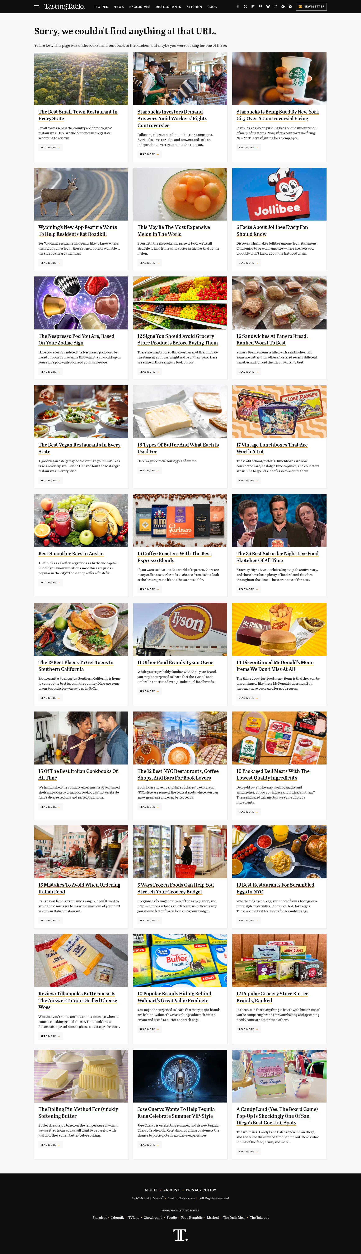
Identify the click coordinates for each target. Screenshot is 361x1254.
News (119, 6)
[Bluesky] (268, 7)
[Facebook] (238, 7)
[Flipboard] (253, 7)
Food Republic (192, 1217)
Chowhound (153, 1217)
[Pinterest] (260, 7)
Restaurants (168, 6)
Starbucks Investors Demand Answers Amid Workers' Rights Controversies (172, 118)
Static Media (153, 1198)
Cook (212, 6)
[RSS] (291, 7)
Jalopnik (117, 1217)
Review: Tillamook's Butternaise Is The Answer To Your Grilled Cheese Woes (77, 1000)
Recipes (100, 6)
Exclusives (139, 6)
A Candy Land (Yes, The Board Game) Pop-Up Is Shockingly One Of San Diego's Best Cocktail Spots (277, 1116)
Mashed (213, 1217)
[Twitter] (245, 7)
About (151, 1189)
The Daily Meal (234, 1217)
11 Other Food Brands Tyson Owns (175, 662)
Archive (171, 1189)
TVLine (133, 1217)
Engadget (100, 1217)
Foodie (172, 1217)
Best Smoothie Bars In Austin (71, 553)
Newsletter (314, 6)
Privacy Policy (201, 1189)
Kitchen (194, 6)
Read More (48, 147)
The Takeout (259, 1217)
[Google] (283, 7)
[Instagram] (275, 7)
